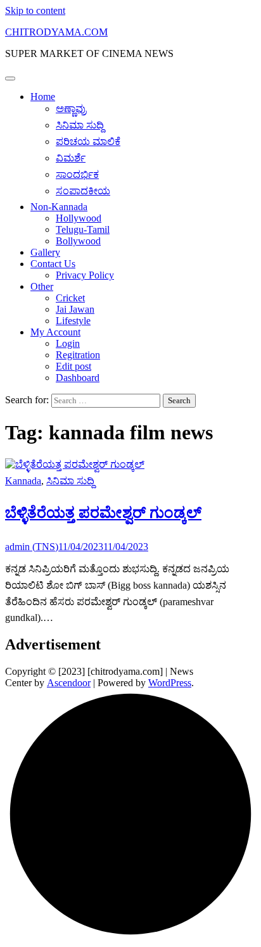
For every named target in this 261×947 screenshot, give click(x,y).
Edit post (73, 366)
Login (68, 343)
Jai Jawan (75, 309)
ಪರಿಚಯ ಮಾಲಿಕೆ (88, 141)
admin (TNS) (31, 546)
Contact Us (52, 263)
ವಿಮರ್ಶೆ (71, 158)
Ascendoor (69, 682)
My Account (55, 332)
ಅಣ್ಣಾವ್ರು (71, 108)
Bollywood (78, 240)
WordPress (169, 682)
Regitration (78, 354)
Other (41, 286)
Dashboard (77, 377)
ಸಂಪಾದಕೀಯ (83, 190)
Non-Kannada (58, 206)
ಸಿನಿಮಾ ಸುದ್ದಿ (80, 125)
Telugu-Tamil (83, 229)
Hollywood (78, 218)
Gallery (45, 252)
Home (42, 96)
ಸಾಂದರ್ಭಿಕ (77, 174)
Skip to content (35, 10)
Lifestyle (73, 320)
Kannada (23, 480)
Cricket (70, 297)
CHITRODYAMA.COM (56, 32)
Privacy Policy (85, 275)
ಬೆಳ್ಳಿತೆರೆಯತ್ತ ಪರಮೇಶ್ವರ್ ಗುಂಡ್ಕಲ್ (103, 513)
